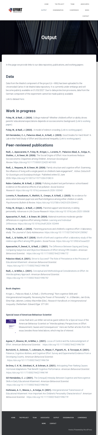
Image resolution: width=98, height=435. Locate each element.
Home (46, 4)
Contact (85, 16)
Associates (85, 4)
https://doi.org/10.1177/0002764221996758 (28, 265)
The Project (59, 4)
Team (72, 4)
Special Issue (77, 320)
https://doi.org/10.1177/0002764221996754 (63, 344)
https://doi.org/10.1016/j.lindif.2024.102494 (38, 223)
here (22, 99)
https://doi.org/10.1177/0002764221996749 (27, 372)
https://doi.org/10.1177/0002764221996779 (47, 397)
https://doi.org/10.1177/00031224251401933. (35, 162)
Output (44, 10)
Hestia (70, 430)
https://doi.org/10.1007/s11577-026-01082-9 (32, 178)
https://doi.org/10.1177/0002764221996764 (27, 385)
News (87, 10)
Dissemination (58, 10)
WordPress (87, 430)
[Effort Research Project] (15, 10)
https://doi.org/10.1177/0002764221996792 (27, 278)
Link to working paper (72, 130)
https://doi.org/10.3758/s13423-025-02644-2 (57, 202)
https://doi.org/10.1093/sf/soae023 (72, 241)
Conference (74, 10)
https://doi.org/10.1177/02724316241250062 (65, 232)
